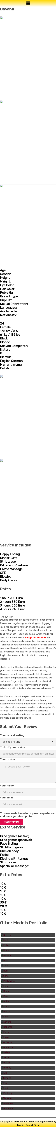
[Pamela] (28, 1062)
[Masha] (28, 1011)
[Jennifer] (28, 1098)
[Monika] (28, 955)
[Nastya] (28, 935)
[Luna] (28, 986)
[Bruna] (28, 991)
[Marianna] (28, 1103)
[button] (28, 3)
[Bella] (28, 960)
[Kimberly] (28, 1093)
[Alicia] (28, 1057)
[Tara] (28, 965)
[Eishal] (28, 945)
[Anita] (28, 1001)
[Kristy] (28, 940)
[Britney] (28, 1068)
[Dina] (28, 996)
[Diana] (28, 1006)
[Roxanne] (28, 1109)
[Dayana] (28, 1022)
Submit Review (11, 822)
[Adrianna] (28, 1047)
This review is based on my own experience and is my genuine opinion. (27, 815)
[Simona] (28, 1078)
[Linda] (28, 1088)
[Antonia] (28, 1042)
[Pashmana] (28, 981)
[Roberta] (28, 1027)
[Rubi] (28, 971)
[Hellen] (28, 1052)
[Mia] (28, 1083)
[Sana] (28, 1017)
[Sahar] (28, 976)
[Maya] (28, 1032)
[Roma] (28, 950)
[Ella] (28, 1073)
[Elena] (28, 1037)
